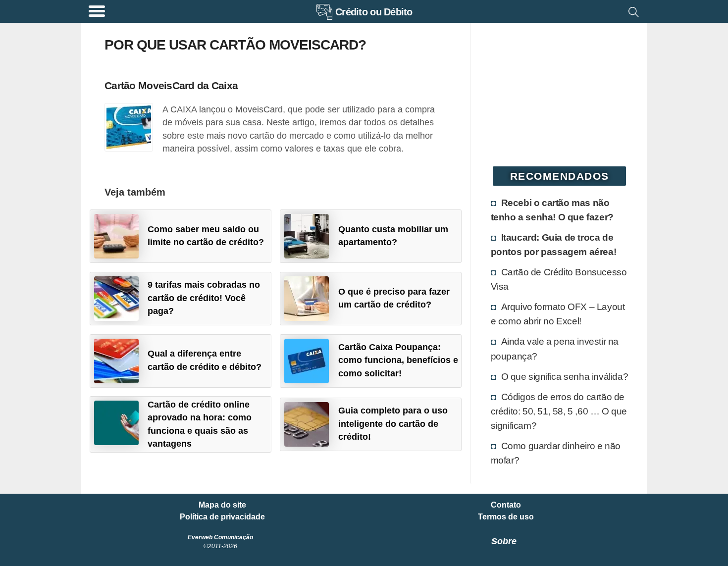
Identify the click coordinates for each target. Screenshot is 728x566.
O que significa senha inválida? (564, 376)
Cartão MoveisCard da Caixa (171, 85)
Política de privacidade (222, 517)
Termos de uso (506, 517)
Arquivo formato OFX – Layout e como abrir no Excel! (558, 313)
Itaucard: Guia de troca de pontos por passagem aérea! (554, 244)
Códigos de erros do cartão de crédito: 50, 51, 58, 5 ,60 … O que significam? (559, 411)
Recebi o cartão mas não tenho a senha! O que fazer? (552, 209)
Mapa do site (222, 505)
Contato (506, 505)
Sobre (504, 541)
